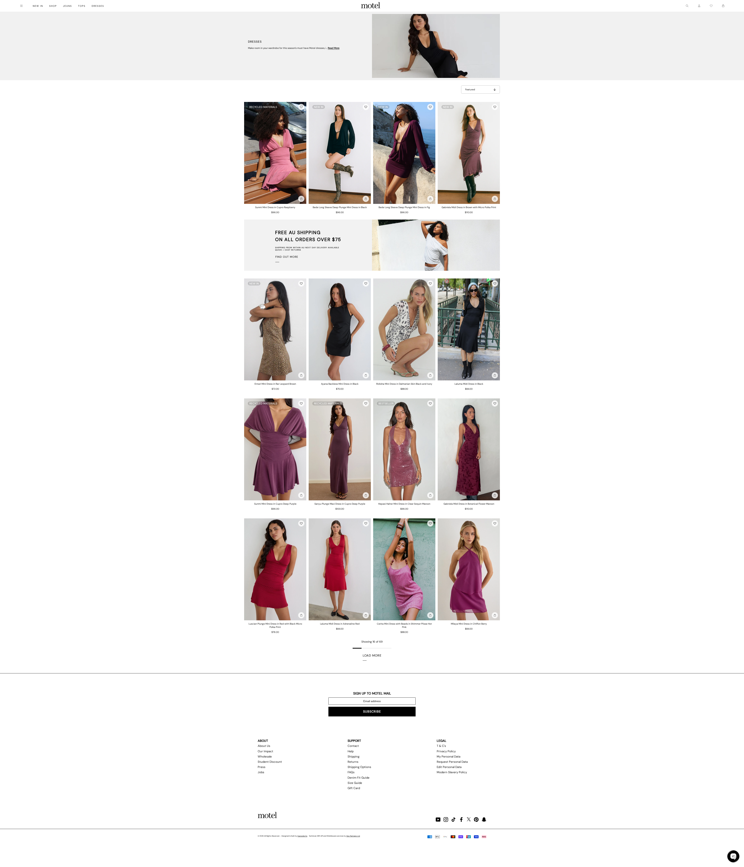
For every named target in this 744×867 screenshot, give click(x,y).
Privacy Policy (446, 751)
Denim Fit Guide (358, 778)
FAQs (351, 772)
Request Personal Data (452, 762)
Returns (353, 762)
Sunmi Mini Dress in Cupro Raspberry (275, 207)
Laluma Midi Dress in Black (469, 383)
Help (351, 751)
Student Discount (270, 762)
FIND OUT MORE (286, 257)
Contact (353, 746)
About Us (264, 746)
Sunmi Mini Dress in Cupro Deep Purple (275, 503)
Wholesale (265, 756)
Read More (333, 48)
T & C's (441, 746)
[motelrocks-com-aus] (370, 6)
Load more (372, 655)
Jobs (261, 772)
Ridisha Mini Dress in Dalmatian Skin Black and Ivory (404, 383)
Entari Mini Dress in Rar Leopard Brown (275, 383)
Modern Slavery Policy (452, 772)
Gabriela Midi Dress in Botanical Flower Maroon (468, 503)
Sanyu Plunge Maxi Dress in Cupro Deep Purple (339, 503)
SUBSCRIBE (372, 711)
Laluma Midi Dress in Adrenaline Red (340, 623)
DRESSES (98, 6)
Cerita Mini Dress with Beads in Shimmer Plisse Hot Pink (404, 625)
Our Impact (265, 751)
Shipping (353, 756)
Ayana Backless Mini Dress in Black (339, 383)
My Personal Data (448, 756)
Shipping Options (359, 767)
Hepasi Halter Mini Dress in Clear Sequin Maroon (404, 503)
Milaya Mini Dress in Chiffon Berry (469, 623)
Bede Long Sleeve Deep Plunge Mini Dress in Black (340, 207)
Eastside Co (302, 836)
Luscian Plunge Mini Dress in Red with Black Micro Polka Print (275, 625)
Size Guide (355, 783)
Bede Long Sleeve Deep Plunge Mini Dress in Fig (404, 207)
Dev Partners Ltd (353, 836)
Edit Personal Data (449, 767)
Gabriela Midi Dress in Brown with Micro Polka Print (469, 207)
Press (261, 767)
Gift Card (354, 788)
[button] (301, 107)
